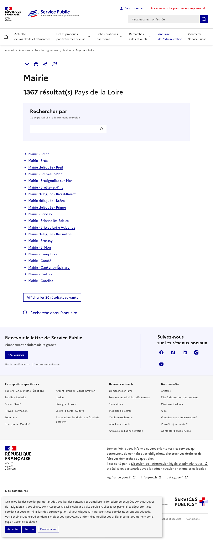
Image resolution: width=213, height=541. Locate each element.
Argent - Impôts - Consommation (75, 391)
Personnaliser (48, 529)
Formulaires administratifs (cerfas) (129, 397)
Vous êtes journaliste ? (174, 424)
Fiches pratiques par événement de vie (70, 36)
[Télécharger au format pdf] (27, 64)
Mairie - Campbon (42, 254)
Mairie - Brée (38, 160)
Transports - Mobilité (17, 424)
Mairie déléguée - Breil (45, 167)
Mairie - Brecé (39, 153)
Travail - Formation (16, 411)
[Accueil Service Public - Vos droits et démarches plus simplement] (54, 17)
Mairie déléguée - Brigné (47, 207)
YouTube (161, 364)
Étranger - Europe (66, 404)
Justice (60, 397)
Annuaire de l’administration (170, 36)
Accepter (13, 529)
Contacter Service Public (197, 36)
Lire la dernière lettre (17, 364)
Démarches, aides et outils (138, 36)
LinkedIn (185, 352)
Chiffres (166, 391)
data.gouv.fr (175, 477)
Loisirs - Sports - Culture (70, 411)
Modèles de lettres (120, 411)
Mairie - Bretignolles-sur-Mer (50, 180)
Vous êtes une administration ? (179, 417)
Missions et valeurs (172, 404)
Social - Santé (13, 404)
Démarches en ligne (121, 391)
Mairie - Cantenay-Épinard (49, 267)
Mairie (67, 50)
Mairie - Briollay (40, 213)
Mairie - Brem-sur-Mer (45, 173)
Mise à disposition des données (179, 397)
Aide (164, 411)
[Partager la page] (45, 64)
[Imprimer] (36, 64)
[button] (54, 64)
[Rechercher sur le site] (204, 19)
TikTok (173, 352)
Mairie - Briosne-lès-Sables (48, 220)
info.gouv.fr (149, 477)
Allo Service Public (120, 424)
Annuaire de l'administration (126, 431)
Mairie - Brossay (40, 240)
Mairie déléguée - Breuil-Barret (52, 193)
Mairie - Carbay (40, 274)
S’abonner (16, 354)
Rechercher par (55, 114)
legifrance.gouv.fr (119, 477)
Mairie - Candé (39, 260)
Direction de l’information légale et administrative (167, 464)
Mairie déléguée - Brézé (46, 200)
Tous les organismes (46, 50)
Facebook (161, 352)
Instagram (196, 352)
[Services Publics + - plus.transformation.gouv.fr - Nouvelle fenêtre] (191, 501)
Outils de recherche (121, 417)
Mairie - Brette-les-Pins (45, 187)
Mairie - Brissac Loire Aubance (51, 227)
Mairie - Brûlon (39, 247)
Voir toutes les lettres (47, 364)
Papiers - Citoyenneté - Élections (24, 391)
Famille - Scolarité (15, 397)
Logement (11, 417)
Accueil (9, 50)
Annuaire (24, 50)
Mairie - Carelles (40, 280)
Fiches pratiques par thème (107, 36)
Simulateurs (116, 404)
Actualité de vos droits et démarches (32, 36)
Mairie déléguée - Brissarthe (50, 234)
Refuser (29, 529)
